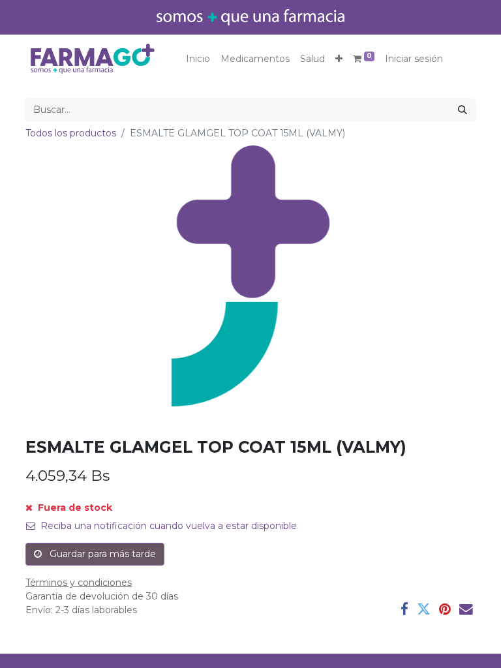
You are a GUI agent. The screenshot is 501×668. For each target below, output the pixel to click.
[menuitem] (198, 59)
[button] (339, 59)
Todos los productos (70, 133)
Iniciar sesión (414, 59)
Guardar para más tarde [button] (101, 554)
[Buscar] (462, 110)
